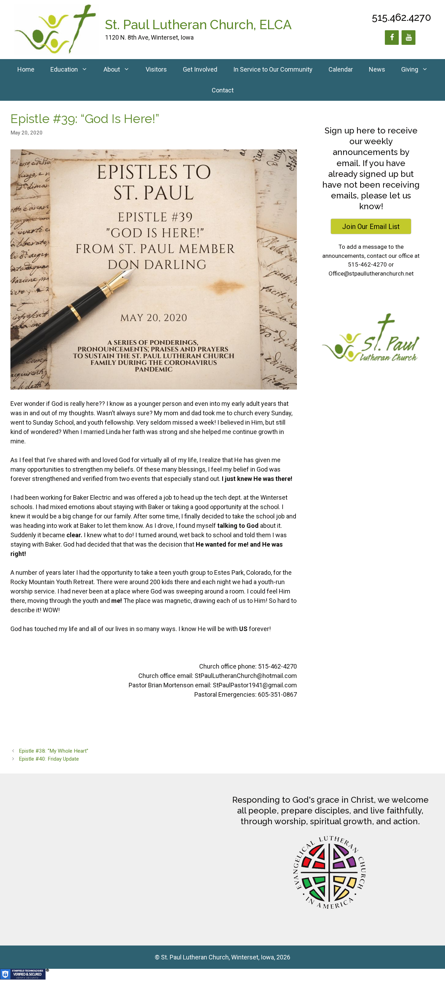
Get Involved (200, 69)
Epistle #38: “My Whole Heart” (53, 751)
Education (64, 69)
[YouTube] (408, 37)
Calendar (341, 69)
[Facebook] (392, 37)
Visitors (156, 69)
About (112, 69)
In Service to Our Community (273, 69)
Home (25, 69)
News (377, 69)
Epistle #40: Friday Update (49, 759)
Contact (223, 90)
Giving (409, 69)
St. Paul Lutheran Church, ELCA (198, 24)
